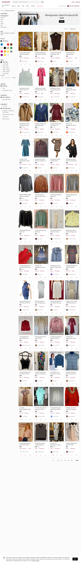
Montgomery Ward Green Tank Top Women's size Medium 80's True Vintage (25, 89)
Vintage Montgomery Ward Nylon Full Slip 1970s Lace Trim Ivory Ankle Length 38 (40, 53)
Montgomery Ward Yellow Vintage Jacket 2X (71, 231)
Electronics (4, 27)
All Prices (5, 62)
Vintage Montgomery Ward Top (56, 195)
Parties (33, 6)
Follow (61, 21)
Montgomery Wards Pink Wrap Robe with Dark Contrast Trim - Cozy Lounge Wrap (40, 89)
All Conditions (6, 97)
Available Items (7, 108)
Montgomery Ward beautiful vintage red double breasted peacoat (71, 408)
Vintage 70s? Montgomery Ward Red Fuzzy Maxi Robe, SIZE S (72, 337)
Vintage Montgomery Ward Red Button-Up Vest (25, 266)
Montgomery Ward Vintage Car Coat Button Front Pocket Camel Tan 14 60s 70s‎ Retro (25, 124)
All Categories (4, 15)
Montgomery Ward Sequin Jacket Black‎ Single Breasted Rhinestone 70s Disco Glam (71, 160)
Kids (23, 6)
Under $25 (5, 64)
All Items (5, 86)
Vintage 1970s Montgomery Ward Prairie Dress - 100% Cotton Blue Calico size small (24, 160)
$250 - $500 (6, 71)
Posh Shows (40, 6)
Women (14, 6)
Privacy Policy (35, 560)
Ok (75, 559)
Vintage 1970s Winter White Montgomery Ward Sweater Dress (71, 302)
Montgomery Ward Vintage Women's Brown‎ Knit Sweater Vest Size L (40, 444)
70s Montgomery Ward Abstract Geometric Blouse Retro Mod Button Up (71, 53)
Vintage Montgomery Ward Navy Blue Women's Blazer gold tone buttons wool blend (40, 124)
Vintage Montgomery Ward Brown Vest (56, 53)
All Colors (5, 41)
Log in (73, 2)
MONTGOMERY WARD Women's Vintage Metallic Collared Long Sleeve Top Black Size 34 (25, 195)
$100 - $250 (6, 69)
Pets (2, 25)
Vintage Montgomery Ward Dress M (56, 124)
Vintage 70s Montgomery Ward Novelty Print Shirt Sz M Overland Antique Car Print (71, 124)
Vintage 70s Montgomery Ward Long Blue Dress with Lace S (56, 444)
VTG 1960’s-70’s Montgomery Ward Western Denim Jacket (56, 373)
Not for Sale (6, 119)
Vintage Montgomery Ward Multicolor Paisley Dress (71, 266)
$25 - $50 (5, 66)
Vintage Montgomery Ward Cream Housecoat (40, 337)
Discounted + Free (7, 90)
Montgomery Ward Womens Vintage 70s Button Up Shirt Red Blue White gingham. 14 (40, 160)
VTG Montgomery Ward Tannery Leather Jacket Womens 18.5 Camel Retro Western (41, 195)
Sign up (78, 2)
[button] (16, 2)
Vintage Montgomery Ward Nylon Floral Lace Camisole (25, 373)
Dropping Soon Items (8, 114)
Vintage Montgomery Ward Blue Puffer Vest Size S (25, 302)
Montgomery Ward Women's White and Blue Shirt (55, 266)
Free (4, 88)
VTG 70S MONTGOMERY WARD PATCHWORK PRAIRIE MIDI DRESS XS (25, 408)
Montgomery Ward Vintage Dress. (55, 159)
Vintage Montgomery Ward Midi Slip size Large (56, 302)
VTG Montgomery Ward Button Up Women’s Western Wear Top (24, 337)
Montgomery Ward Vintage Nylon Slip (55, 89)
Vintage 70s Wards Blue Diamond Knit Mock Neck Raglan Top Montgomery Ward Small (71, 373)
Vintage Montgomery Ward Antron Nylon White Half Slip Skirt (56, 408)
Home (27, 6)
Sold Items (5, 116)
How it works (62, 6)
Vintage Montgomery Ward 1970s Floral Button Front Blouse (25, 444)
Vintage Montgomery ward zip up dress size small (41, 373)
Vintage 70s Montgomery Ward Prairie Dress (40, 266)
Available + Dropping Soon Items (8, 111)
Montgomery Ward (9, 10)
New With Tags (6, 99)
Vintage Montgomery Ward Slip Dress (56, 231)
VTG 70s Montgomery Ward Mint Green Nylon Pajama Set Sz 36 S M (41, 408)
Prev (53, 460)
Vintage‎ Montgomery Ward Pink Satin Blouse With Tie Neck (56, 337)
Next (77, 460)
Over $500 (6, 73)
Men (19, 6)
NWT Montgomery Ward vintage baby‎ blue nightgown (40, 302)
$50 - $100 (6, 67)
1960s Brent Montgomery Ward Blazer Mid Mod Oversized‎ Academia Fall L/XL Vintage (71, 89)
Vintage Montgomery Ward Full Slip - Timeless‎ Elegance (71, 444)
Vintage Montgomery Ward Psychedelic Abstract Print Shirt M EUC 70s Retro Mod (25, 53)
